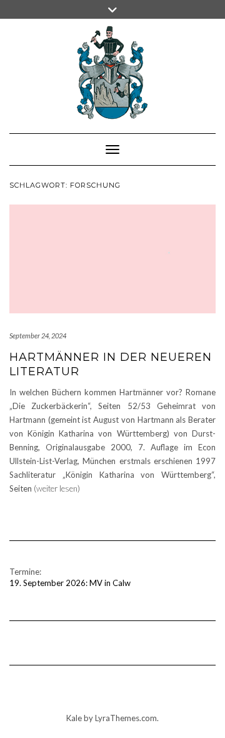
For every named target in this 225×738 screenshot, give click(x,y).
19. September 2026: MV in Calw (70, 583)
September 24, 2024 (37, 335)
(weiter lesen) (57, 488)
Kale (74, 718)
